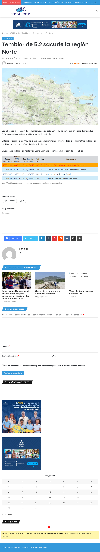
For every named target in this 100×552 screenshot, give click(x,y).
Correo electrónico (10, 356)
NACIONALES (15, 33)
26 (64, 503)
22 (9, 503)
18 (50, 497)
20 (77, 497)
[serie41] (20, 11)
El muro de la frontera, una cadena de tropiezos (47, 292)
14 (91, 492)
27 (77, 503)
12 (64, 492)
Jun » (10, 515)
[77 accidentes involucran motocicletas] (83, 280)
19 (64, 497)
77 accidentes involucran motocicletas (81, 292)
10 (36, 492)
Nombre (6, 346)
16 (22, 497)
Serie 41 (10, 63)
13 (77, 492)
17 (36, 497)
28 (91, 503)
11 (50, 492)
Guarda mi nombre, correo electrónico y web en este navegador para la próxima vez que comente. (45, 366)
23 (22, 503)
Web (54, 356)
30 (22, 508)
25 (50, 503)
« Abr (4, 515)
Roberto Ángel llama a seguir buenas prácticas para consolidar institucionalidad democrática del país (16, 295)
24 (36, 503)
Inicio (6, 33)
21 (91, 497)
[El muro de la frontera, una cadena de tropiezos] (50, 280)
